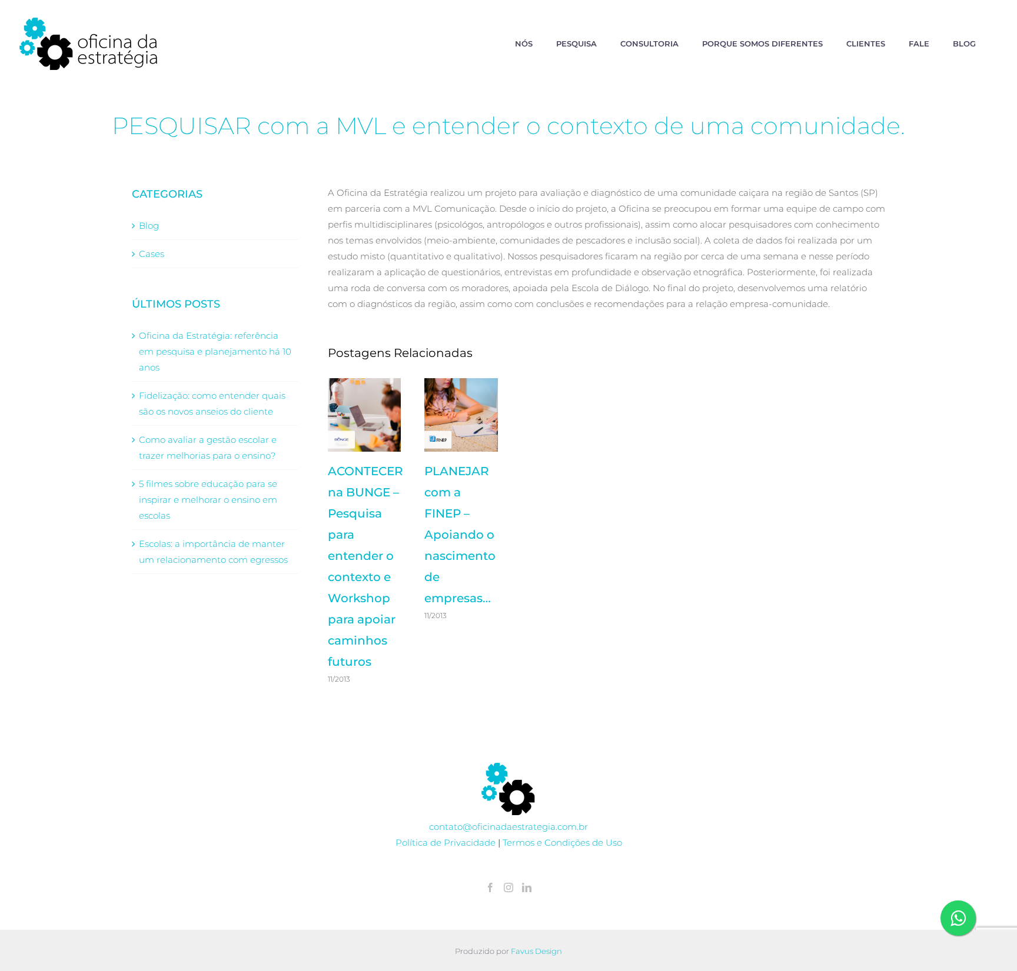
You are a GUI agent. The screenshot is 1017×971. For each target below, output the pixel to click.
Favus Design (536, 951)
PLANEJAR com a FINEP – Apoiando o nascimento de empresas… (460, 534)
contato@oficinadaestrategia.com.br (508, 826)
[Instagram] (508, 887)
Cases (151, 253)
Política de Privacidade (446, 842)
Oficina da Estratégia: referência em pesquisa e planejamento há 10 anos (215, 351)
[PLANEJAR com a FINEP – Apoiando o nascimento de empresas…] (461, 415)
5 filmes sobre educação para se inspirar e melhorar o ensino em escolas (208, 499)
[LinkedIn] (526, 887)
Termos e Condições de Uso (562, 842)
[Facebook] (490, 887)
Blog (149, 225)
